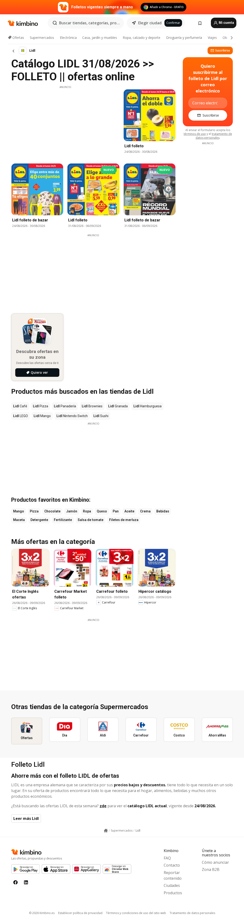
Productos (173, 892)
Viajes (212, 37)
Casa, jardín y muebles (99, 37)
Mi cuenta (226, 23)
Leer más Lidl (26, 818)
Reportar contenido (173, 875)
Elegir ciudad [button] (150, 23)
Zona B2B (210, 869)
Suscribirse (222, 50)
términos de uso (195, 134)
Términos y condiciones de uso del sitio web (136, 913)
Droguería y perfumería (184, 37)
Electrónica (68, 37)
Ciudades (172, 885)
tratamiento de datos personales (214, 136)
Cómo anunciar (215, 862)
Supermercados (42, 37)
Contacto (172, 865)
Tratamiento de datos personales (192, 913)
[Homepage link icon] (106, 831)
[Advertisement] (65, 122)
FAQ (167, 858)
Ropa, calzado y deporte (141, 37)
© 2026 (42, 913)
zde (103, 805)
